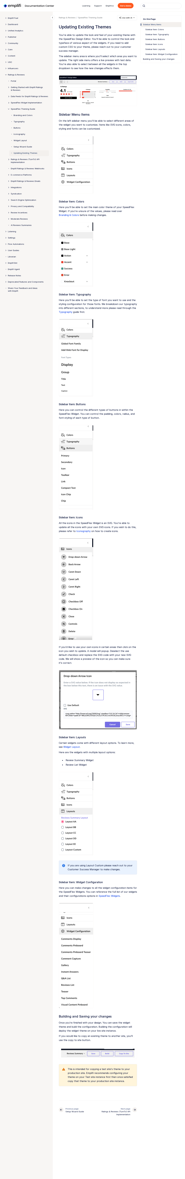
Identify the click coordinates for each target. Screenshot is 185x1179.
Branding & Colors (69, 215)
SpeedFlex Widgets (109, 895)
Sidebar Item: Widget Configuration (161, 54)
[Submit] (144, 6)
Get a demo (125, 6)
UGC (10, 62)
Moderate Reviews (19, 219)
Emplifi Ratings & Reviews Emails (25, 181)
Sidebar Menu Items (152, 24)
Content (11, 56)
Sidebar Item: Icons (154, 44)
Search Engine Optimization (23, 200)
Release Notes (14, 275)
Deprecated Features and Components (26, 282)
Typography (19, 121)
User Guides (13, 250)
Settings (11, 238)
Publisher (12, 37)
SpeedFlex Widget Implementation (26, 102)
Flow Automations (16, 244)
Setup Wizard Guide (23, 147)
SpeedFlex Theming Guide (23, 109)
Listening (12, 231)
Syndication (16, 193)
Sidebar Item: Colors (154, 29)
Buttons (17, 128)
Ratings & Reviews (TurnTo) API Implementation (25, 160)
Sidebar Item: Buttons (155, 39)
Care (10, 49)
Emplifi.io (110, 6)
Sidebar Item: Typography (157, 34)
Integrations (16, 187)
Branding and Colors (23, 115)
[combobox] (161, 6)
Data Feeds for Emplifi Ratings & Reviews (29, 96)
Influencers (13, 68)
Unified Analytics (15, 30)
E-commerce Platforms (21, 175)
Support (98, 6)
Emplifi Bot (12, 263)
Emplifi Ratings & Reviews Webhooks (27, 168)
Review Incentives (19, 212)
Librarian (12, 256)
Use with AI (127, 18)
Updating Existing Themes (25, 153)
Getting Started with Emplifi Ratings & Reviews (27, 88)
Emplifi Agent (14, 269)
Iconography (19, 134)
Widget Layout (20, 140)
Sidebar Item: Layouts (155, 49)
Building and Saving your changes (158, 59)
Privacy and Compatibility (22, 206)
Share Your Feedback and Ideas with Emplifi (22, 289)
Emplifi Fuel (13, 18)
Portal (13, 81)
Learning (86, 6)
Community (13, 43)
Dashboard (13, 24)
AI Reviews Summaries (21, 225)
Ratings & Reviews (16, 74)
